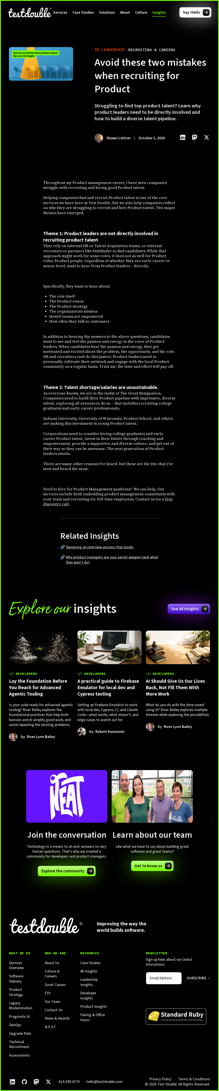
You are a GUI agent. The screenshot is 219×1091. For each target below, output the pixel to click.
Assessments (19, 1055)
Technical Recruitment (19, 1044)
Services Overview (16, 965)
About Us (52, 962)
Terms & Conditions (194, 1079)
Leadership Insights (89, 982)
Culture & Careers (52, 974)
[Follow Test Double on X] (48, 1081)
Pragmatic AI (19, 1016)
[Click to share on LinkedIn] (182, 137)
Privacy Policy (160, 1079)
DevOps (15, 1025)
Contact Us (54, 1010)
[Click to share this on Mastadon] (194, 137)
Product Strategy (16, 992)
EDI (47, 993)
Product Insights (93, 1006)
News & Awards (57, 1018)
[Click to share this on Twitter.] (206, 137)
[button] (60, 12)
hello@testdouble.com (104, 1081)
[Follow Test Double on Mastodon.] (36, 1081)
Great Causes (55, 984)
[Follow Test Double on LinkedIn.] (12, 1081)
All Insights (89, 971)
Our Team (53, 1001)
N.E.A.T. (50, 1026)
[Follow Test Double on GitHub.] (24, 1081)
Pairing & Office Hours (92, 1017)
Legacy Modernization (20, 1006)
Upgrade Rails (20, 1033)
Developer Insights (88, 996)
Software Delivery (16, 979)
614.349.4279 (69, 1081)
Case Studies (83, 12)
